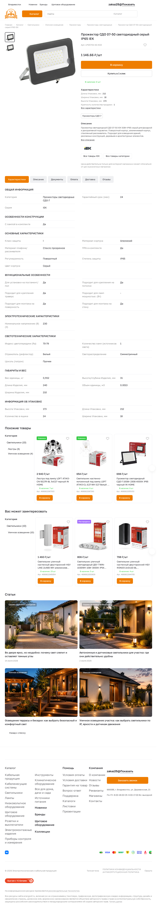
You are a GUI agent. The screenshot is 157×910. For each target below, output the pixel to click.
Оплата (74, 179)
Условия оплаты (74, 775)
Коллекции (42, 831)
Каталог (10, 768)
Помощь (68, 768)
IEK (45, 207)
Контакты (95, 801)
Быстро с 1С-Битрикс (17, 880)
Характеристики (17, 179)
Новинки (41, 807)
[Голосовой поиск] (127, 13)
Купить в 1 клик (117, 73)
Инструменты (44, 775)
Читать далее (115, 901)
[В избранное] (145, 45)
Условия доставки (75, 780)
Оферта (148, 870)
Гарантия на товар (75, 785)
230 (45, 323)
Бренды (40, 814)
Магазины (95, 795)
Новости (95, 780)
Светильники (16, 442)
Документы (57, 179)
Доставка (90, 179)
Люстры (14, 449)
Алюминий (126, 240)
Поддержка (70, 795)
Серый (46, 265)
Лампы (9, 798)
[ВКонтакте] (7, 853)
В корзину (116, 64)
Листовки (69, 806)
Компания (96, 768)
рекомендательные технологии (63, 891)
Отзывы (107, 179)
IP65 (122, 258)
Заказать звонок (127, 780)
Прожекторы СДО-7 (91, 116)
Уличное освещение (20, 453)
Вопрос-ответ (72, 790)
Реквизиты (96, 790)
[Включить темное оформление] (151, 4)
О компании (97, 775)
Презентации (71, 811)
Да (121, 248)
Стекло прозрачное (54, 248)
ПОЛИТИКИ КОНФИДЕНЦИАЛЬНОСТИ (122, 869)
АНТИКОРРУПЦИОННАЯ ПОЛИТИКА (121, 872)
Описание (38, 179)
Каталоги (69, 801)
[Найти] (133, 13)
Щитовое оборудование (44, 822)
